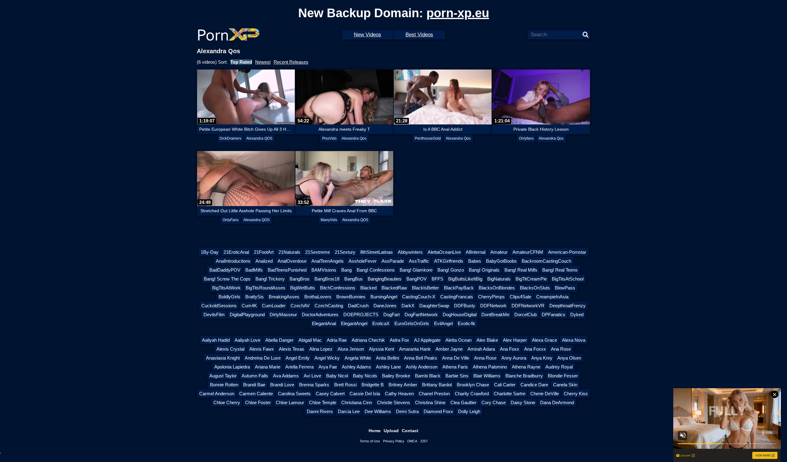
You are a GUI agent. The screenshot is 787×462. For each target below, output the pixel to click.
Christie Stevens (393, 402)
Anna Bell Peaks (420, 357)
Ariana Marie (267, 366)
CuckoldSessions (219, 305)
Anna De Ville (455, 357)
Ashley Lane (388, 366)
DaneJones (385, 305)
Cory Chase (493, 402)
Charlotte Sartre (509, 393)
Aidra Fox (399, 340)
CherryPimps (491, 296)
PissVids (329, 138)
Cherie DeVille (544, 393)
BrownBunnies (351, 296)
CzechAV (300, 305)
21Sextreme (317, 252)
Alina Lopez (321, 349)
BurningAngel (383, 296)
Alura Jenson (351, 349)
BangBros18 (326, 278)
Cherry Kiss (576, 393)
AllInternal (475, 252)
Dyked (576, 314)
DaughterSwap (434, 305)
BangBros (300, 278)
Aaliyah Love (247, 340)
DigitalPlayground (247, 314)
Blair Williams (486, 375)
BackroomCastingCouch (546, 261)
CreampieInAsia (552, 296)
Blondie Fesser (563, 375)
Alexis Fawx (261, 349)
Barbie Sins (457, 375)
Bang (346, 270)
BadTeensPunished (287, 270)
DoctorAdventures (320, 314)
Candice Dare (534, 384)
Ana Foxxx (535, 349)
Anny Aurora (513, 357)
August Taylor (223, 375)
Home (375, 430)
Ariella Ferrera (299, 366)
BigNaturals (499, 278)
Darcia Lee (349, 411)
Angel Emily (298, 357)
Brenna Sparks (314, 384)
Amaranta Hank (415, 349)
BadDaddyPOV (224, 270)
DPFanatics (553, 314)
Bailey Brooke (396, 375)
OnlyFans (231, 220)
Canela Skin (565, 384)
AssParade (393, 261)
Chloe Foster (258, 402)
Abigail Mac (310, 340)
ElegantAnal (324, 323)
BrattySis (254, 296)
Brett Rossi (345, 384)
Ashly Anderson (421, 366)
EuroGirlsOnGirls (411, 323)
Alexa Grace (544, 340)
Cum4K (249, 305)
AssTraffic (419, 261)
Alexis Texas (291, 349)
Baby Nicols (365, 375)
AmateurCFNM (527, 252)
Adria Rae (337, 340)
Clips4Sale (520, 296)
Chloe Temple (322, 402)
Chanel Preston (434, 393)
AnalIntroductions (233, 261)
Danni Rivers (320, 411)
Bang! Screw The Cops (227, 278)
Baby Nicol (337, 375)
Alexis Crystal (230, 349)
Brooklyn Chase (473, 384)
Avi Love (312, 375)
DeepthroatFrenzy (567, 305)
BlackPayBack (459, 287)
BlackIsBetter (425, 287)
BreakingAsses (284, 296)
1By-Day (210, 252)
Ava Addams (286, 375)
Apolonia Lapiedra (232, 366)
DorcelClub (525, 314)
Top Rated (241, 62)
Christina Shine (430, 402)
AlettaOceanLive (444, 252)
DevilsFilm (214, 314)
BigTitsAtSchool (567, 278)
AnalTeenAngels (327, 261)
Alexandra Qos (354, 138)
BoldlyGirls (229, 296)
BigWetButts (302, 287)
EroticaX (381, 323)
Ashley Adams (356, 366)
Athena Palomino (490, 366)
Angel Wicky (327, 357)
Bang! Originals (484, 270)
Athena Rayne (526, 366)
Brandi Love (282, 384)
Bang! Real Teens (560, 270)
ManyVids (329, 220)
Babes (474, 261)
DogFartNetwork (421, 314)
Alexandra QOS (259, 138)
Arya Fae (327, 366)
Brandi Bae (254, 384)
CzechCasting (328, 305)
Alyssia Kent (381, 349)
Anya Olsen (569, 357)
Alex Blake (487, 340)
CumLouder (274, 305)
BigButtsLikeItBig (465, 278)
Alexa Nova (573, 340)
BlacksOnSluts (535, 287)
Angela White (358, 357)
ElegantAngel (354, 323)
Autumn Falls (255, 375)
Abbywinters (410, 252)
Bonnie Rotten (224, 384)
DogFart (391, 314)
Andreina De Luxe (263, 357)
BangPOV (416, 278)
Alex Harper (515, 340)
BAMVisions (323, 270)
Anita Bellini (387, 357)
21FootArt (264, 252)
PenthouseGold (428, 138)
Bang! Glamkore (416, 270)
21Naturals (289, 252)
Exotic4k (466, 323)
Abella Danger (279, 340)
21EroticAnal (236, 252)
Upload (391, 430)
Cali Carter (505, 384)
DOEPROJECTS (360, 314)
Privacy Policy (393, 441)
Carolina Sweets (294, 393)
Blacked (368, 287)
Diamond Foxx (438, 411)
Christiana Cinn (356, 402)
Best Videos (419, 35)
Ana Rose (561, 349)
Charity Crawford (472, 393)
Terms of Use (370, 441)
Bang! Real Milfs (520, 270)
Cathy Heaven (399, 393)
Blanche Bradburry (524, 375)
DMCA (412, 441)
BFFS (437, 278)
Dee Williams (378, 411)
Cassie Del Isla (365, 393)
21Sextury (345, 252)
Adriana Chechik (368, 340)
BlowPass (565, 287)
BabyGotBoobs (501, 261)
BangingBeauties (384, 278)
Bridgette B (373, 384)
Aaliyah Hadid (216, 340)
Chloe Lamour (290, 402)
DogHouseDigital (460, 314)
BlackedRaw (394, 287)
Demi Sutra (407, 411)
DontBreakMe (495, 314)
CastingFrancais (456, 296)
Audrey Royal (559, 366)
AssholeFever (363, 261)
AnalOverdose (292, 261)
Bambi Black (428, 375)
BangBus (353, 278)
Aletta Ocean (458, 340)
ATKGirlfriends (448, 261)
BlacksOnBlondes (497, 287)
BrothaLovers (317, 296)
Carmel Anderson (216, 393)
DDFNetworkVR (528, 305)
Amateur (499, 252)
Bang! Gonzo (450, 270)
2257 (424, 441)
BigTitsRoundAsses (265, 287)
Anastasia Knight (223, 357)
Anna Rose (485, 357)
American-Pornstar (567, 252)
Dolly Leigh (469, 411)
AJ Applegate (427, 340)
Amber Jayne (449, 349)
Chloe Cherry (226, 402)
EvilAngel (443, 323)
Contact (410, 430)
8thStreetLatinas (376, 252)
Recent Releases (291, 62)
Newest (263, 62)
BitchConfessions (337, 287)
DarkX (407, 305)
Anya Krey (541, 357)
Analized (264, 261)
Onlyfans (526, 138)
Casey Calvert (330, 393)
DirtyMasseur (283, 314)
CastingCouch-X (418, 296)
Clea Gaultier (463, 402)
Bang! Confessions (376, 270)
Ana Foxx (509, 349)
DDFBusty (464, 305)
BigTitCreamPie (531, 278)
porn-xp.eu (457, 13)
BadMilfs (254, 270)
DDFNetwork (493, 305)
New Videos (367, 35)
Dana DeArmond (557, 402)
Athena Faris (455, 366)
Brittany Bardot (437, 384)
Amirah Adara (481, 349)
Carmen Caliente (256, 393)
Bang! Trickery (270, 278)
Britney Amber (403, 384)
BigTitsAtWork (226, 287)
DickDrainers (230, 138)
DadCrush (358, 305)
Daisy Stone (523, 402)
